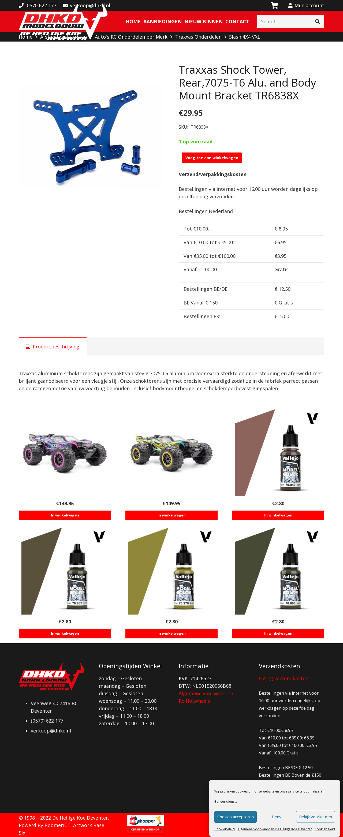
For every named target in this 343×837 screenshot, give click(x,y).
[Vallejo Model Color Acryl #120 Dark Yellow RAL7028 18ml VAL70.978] (171, 571)
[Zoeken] (317, 21)
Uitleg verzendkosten (283, 678)
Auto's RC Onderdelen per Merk (131, 37)
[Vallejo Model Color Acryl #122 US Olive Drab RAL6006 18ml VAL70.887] (64, 571)
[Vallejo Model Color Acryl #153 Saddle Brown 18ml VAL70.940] (278, 452)
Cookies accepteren (235, 817)
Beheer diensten (226, 801)
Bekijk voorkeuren (315, 817)
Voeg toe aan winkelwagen (211, 157)
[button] (154, 73)
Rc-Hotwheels (194, 701)
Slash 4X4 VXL (244, 37)
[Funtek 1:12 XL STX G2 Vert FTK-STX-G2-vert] (171, 452)
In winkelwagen (65, 515)
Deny (276, 817)
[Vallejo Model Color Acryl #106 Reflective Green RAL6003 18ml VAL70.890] (278, 571)
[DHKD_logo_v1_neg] (63, 21)
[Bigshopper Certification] (145, 833)
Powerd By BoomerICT (44, 825)
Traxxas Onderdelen (198, 37)
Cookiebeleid (224, 829)
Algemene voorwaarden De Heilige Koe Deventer (274, 829)
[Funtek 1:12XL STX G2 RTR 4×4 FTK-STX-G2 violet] (64, 452)
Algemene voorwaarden (206, 693)
